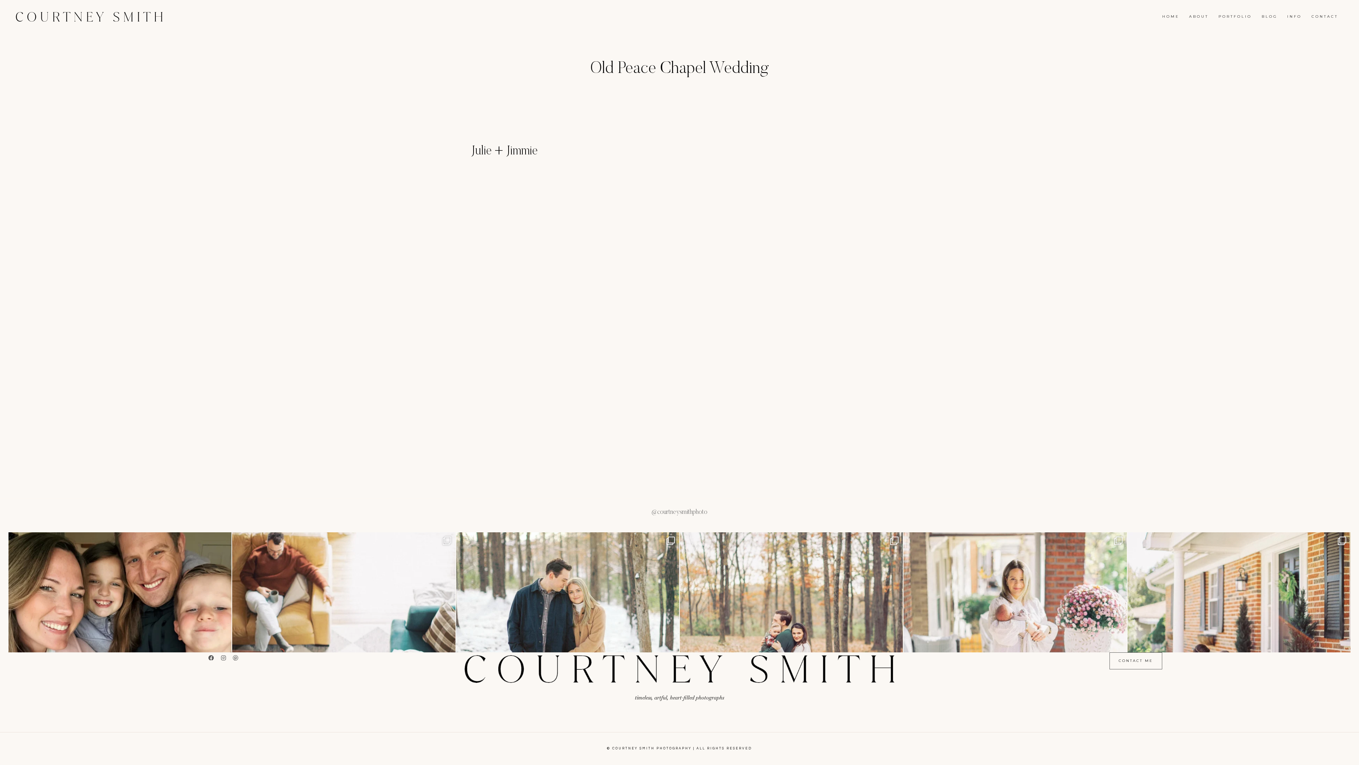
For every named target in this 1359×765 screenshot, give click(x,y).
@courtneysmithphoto (679, 512)
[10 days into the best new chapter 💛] (1015, 643)
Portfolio (1235, 16)
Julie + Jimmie (504, 151)
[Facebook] (211, 657)
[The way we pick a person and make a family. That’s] (1239, 643)
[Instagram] (223, 657)
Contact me (1136, 660)
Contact (1325, 16)
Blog (1270, 16)
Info (1294, 16)
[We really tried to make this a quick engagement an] (567, 643)
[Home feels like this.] (791, 643)
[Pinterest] (235, 657)
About (1199, 16)
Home (1171, 16)
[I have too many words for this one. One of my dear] (343, 643)
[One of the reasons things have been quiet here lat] (119, 643)
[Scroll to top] (1353, 755)
